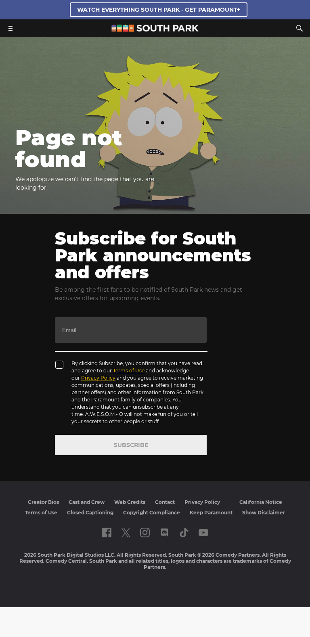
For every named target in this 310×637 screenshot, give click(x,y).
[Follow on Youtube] (203, 532)
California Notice (260, 502)
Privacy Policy (98, 378)
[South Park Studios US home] (155, 29)
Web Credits (129, 502)
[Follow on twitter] (125, 532)
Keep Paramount (211, 513)
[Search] (299, 28)
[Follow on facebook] (106, 532)
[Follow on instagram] (145, 532)
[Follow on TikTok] (184, 532)
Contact (165, 502)
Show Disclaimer (263, 513)
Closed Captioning (90, 513)
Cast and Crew (87, 502)
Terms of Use (129, 371)
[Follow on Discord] (164, 532)
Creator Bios (43, 502)
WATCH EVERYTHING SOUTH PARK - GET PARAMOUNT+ (158, 9)
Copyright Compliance (151, 513)
